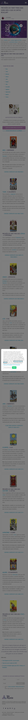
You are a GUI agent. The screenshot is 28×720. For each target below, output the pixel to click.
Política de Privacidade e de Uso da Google (11, 364)
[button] (7, 367)
